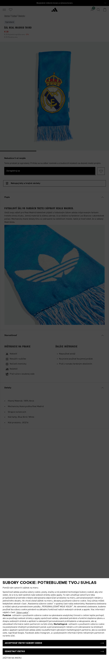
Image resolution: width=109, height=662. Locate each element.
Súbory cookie (22, 612)
